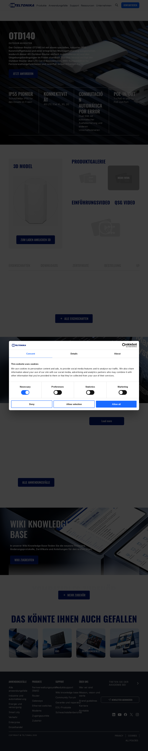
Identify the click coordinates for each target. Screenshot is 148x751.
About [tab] (117, 353)
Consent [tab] (30, 353)
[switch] (58, 392)
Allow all (116, 404)
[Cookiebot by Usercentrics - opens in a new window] (124, 345)
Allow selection (74, 404)
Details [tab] (74, 353)
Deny (31, 404)
